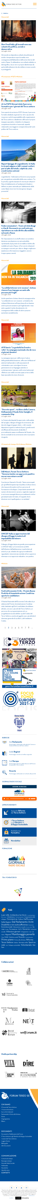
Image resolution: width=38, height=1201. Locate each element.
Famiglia (7, 929)
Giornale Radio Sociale (8, 1163)
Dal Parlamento (20, 922)
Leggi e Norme (5, 1141)
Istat (30, 931)
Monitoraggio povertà (23, 934)
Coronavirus (12, 919)
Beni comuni (3, 917)
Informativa (25, 1198)
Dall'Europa (28, 919)
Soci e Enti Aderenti (7, 1112)
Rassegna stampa (6, 1161)
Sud (7, 945)
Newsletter (4, 1168)
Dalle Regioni (6, 922)
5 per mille (5, 915)
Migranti (8, 934)
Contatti (5, 1173)
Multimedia (4, 1165)
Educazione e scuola (19, 927)
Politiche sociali (13, 937)
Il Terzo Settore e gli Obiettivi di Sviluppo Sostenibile (16, 1136)
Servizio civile (23, 942)
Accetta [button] (18, 1198)
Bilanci (3, 1121)
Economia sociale (6, 927)
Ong (2, 937)
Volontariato (26, 945)
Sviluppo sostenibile (14, 945)
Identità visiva (5, 1170)
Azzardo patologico (31, 915)
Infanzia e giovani (13, 932)
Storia (3, 1116)
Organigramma (5, 1119)
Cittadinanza (11, 917)
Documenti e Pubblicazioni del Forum (12, 1134)
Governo (26, 929)
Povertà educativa (29, 937)
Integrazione (25, 931)
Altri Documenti (6, 1145)
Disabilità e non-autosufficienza (14, 925)
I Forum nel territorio (7, 1109)
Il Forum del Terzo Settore (9, 1107)
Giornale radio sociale (12, 782)
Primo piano (7, 940)
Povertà (22, 937)
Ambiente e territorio (18, 915)
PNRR (6, 937)
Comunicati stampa (7, 1158)
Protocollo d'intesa (20, 940)
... (32, 628)
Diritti (31, 922)
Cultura (20, 919)
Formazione (7, 848)
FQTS (20, 929)
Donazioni (31, 925)
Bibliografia (4, 1143)
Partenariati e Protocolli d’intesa (10, 1114)
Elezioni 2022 (29, 927)
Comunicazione (19, 917)
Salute (16, 942)
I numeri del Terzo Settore (9, 1138)
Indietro (5, 13)
